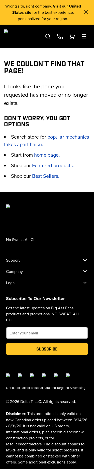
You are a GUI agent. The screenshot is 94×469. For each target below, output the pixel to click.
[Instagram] (21, 376)
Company (14, 271)
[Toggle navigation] (84, 36)
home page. (47, 154)
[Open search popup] (48, 36)
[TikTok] (57, 376)
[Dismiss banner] (86, 12)
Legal (11, 282)
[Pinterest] (69, 376)
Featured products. (53, 165)
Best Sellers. (45, 176)
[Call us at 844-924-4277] (60, 36)
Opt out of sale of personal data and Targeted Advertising (45, 387)
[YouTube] (45, 376)
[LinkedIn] (33, 376)
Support (13, 260)
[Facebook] (9, 376)
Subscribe (47, 348)
